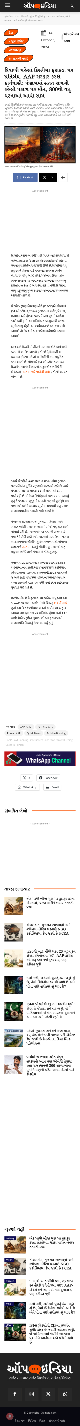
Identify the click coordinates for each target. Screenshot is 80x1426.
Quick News (33, 733)
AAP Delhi (26, 727)
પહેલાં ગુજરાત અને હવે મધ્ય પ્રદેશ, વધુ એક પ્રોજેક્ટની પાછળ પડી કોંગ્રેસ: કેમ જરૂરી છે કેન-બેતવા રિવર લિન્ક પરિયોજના (50, 1037)
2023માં (26, 547)
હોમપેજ (8, 16)
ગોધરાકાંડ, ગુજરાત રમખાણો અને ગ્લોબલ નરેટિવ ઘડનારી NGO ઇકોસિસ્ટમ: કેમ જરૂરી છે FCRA (48, 929)
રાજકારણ (15, 50)
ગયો (47, 372)
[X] (48, 1395)
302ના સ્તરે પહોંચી (33, 372)
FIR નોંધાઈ (60, 603)
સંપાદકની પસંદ (18, 58)
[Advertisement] (40, 431)
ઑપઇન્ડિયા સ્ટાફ (71, 37)
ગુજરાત (9, 1259)
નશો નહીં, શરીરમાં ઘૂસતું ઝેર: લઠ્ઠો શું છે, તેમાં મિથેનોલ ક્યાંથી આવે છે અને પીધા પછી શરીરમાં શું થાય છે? (50, 982)
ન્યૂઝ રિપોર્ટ (16, 41)
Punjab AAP (14, 733)
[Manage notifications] (9, 1416)
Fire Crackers (45, 727)
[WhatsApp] (65, 1395)
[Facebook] (15, 1395)
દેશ (16, 16)
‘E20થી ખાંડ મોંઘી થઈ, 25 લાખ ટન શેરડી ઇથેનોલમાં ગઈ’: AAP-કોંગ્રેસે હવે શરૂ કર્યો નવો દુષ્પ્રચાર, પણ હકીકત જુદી (50, 958)
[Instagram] (31, 1395)
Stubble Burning (56, 733)
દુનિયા (8, 1325)
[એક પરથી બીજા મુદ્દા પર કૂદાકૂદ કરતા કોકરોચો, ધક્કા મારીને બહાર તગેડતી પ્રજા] (13, 906)
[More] (63, 177)
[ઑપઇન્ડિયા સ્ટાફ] (62, 37)
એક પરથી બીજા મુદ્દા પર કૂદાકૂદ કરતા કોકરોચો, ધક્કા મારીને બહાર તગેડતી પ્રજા (50, 903)
